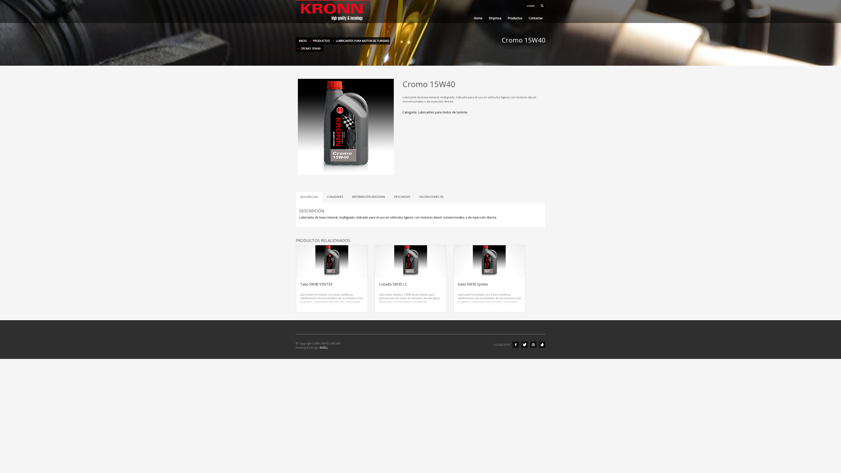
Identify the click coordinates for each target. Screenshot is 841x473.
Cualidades (335, 197)
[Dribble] (533, 344)
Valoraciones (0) (431, 197)
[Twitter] (524, 344)
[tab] (309, 196)
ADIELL (324, 347)
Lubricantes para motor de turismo (443, 112)
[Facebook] (515, 344)
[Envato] (542, 344)
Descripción (309, 197)
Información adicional (368, 197)
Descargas (402, 197)
